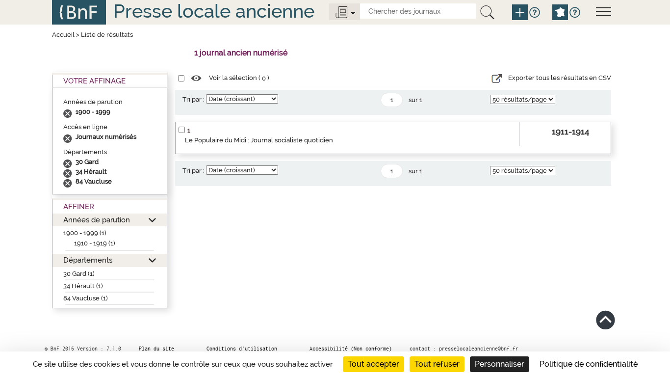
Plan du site (156, 348)
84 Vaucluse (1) (85, 298)
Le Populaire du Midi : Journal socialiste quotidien (259, 140)
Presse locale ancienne (213, 11)
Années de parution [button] (96, 219)
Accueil (63, 34)
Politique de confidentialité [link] (589, 364)
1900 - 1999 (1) (84, 233)
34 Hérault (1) (83, 286)
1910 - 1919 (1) (94, 243)
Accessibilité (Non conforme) (350, 348)
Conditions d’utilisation (241, 348)
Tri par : (193, 99)
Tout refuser (437, 364)
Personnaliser (499, 364)
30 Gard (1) (79, 273)
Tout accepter (373, 364)
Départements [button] (87, 260)
